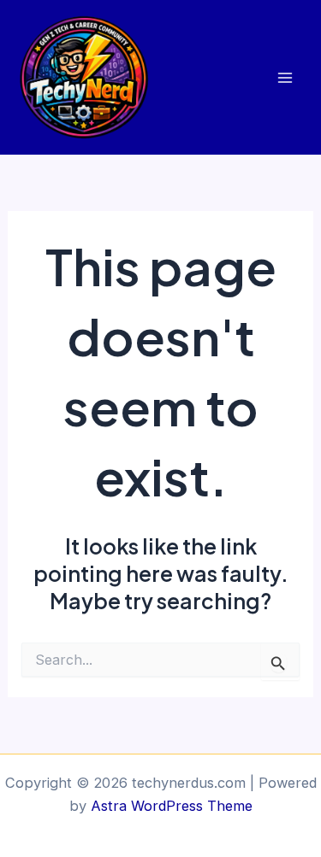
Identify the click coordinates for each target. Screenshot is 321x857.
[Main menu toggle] (284, 77)
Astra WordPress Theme (172, 805)
